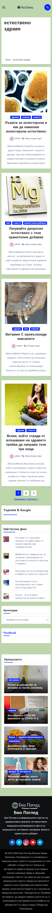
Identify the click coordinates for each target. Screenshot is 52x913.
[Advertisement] (26, 44)
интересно (25, 771)
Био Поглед (26, 813)
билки (12, 737)
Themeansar (25, 908)
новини (26, 117)
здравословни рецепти (30, 737)
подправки (14, 741)
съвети (37, 117)
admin (18, 138)
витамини (14, 680)
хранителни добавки (35, 223)
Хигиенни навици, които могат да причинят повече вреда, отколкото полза (24, 779)
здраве (15, 117)
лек (8, 223)
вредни (12, 771)
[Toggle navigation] (3, 7)
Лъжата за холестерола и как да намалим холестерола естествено (26, 127)
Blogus (41, 905)
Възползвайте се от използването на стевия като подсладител (29, 584)
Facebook (9, 633)
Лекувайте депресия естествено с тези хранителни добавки (26, 233)
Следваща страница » (26, 499)
